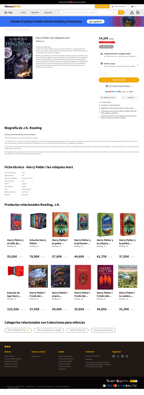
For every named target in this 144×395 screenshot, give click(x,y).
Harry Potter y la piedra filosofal (127, 243)
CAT (135, 6)
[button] (132, 13)
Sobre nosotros (9, 356)
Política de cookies (64, 364)
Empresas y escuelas (11, 366)
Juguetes (48, 12)
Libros (23, 12)
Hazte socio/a (36, 356)
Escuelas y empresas (102, 6)
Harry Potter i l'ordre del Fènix (105, 296)
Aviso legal (62, 369)
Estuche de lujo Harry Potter (13, 296)
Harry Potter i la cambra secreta (127, 296)
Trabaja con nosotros (11, 364)
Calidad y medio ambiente (13, 359)
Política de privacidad (65, 361)
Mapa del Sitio (30, 386)
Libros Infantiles (9, 30)
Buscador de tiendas (11, 361)
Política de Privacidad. (96, 367)
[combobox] (82, 12)
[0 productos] (137, 14)
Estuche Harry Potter (38, 241)
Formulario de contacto (92, 356)
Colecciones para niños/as (22, 30)
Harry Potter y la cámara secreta (105, 243)
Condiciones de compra (66, 359)
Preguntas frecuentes (65, 356)
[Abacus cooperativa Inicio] (13, 7)
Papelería (35, 12)
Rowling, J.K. (40, 41)
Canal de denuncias (65, 366)
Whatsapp (88, 359)
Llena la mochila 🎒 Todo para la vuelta (72, 2)
